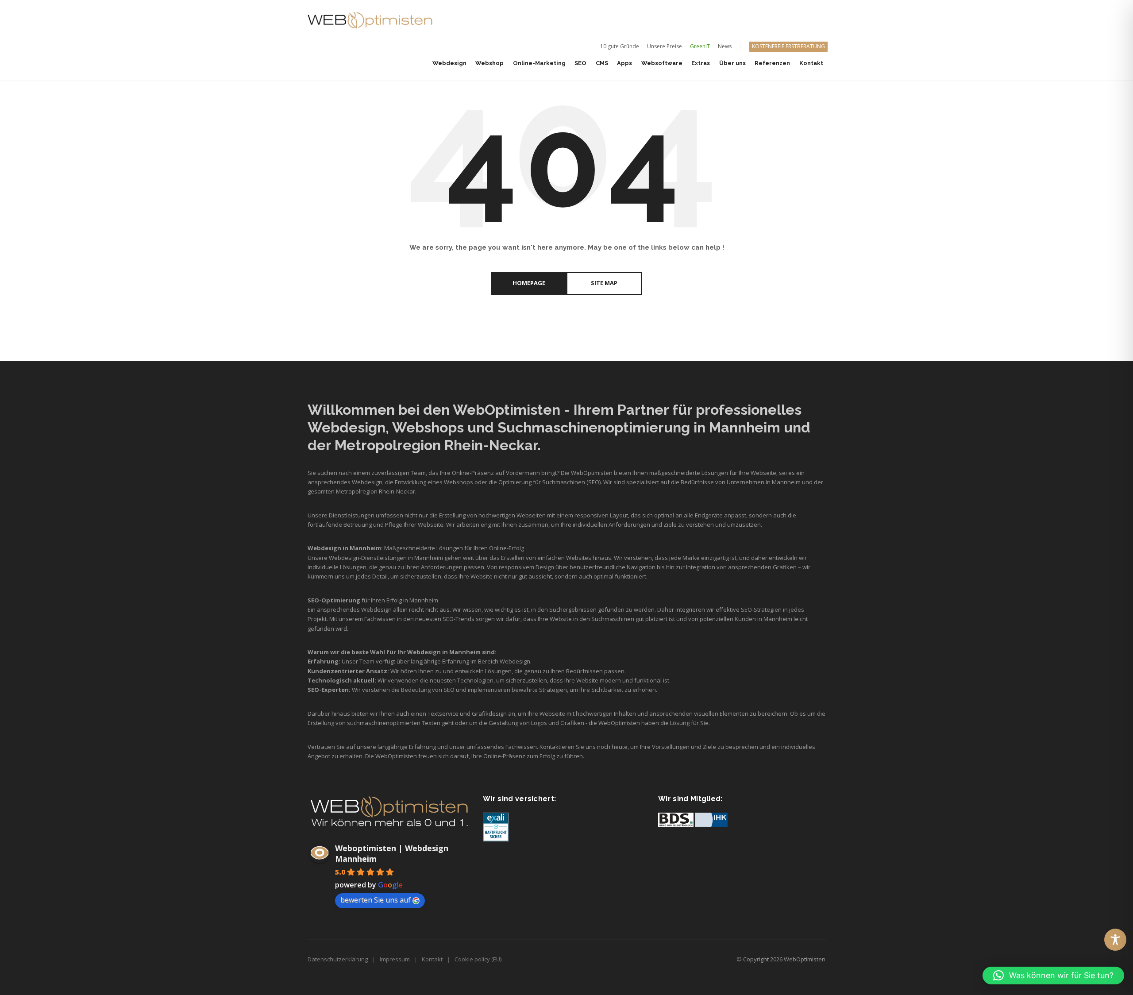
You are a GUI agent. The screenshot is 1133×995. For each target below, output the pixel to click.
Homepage (529, 283)
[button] (1053, 975)
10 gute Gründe (619, 46)
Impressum (395, 959)
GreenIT (700, 46)
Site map (604, 283)
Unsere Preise (664, 46)
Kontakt (432, 959)
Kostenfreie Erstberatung (788, 46)
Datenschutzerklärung (338, 959)
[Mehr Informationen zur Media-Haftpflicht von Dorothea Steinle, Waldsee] (496, 826)
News (725, 46)
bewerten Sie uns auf (375, 900)
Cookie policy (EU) (478, 959)
